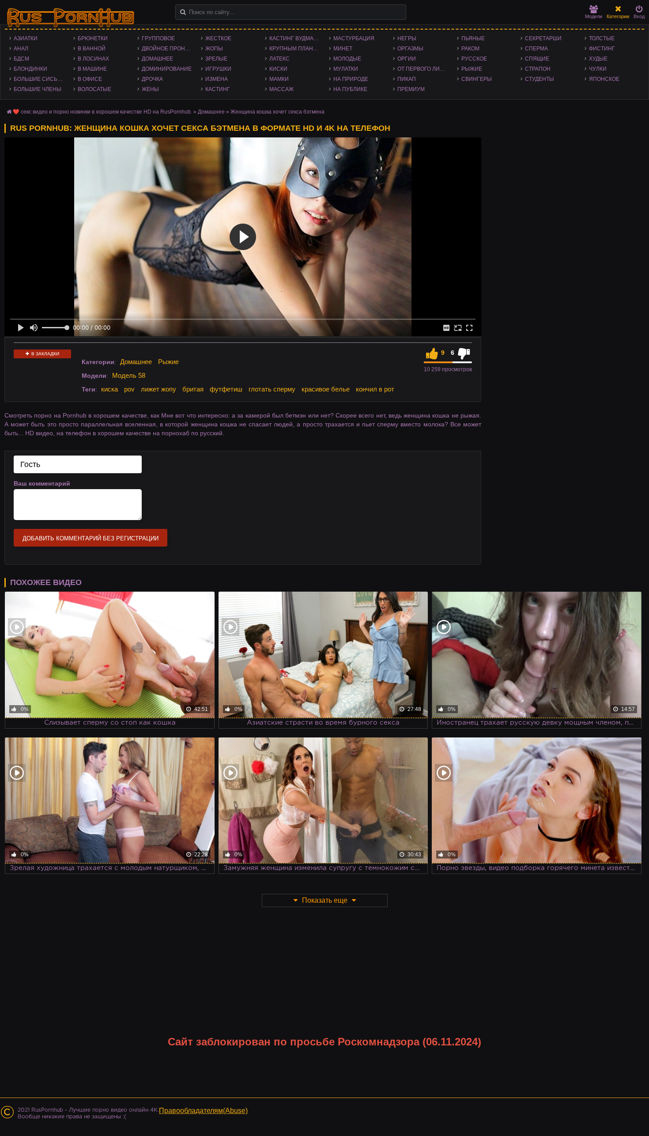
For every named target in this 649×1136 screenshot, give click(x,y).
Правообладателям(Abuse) (203, 1110)
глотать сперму (272, 389)
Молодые (347, 59)
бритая (193, 389)
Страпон (538, 69)
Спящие (537, 59)
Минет (342, 49)
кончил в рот (375, 389)
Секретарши (543, 38)
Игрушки (218, 69)
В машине (92, 69)
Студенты (539, 79)
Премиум (411, 89)
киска (109, 389)
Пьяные (473, 38)
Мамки (279, 79)
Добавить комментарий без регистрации (90, 538)
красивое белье (326, 389)
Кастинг (217, 89)
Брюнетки (93, 38)
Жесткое (218, 38)
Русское (474, 59)
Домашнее (157, 59)
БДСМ (21, 59)
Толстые (602, 38)
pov (129, 389)
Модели (593, 16)
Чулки (598, 69)
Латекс (279, 59)
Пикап (406, 79)
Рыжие (471, 69)
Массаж (281, 89)
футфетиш (226, 389)
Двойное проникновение (169, 49)
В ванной (92, 49)
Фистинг (602, 49)
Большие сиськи (39, 79)
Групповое (158, 38)
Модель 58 (128, 375)
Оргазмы (410, 49)
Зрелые (216, 59)
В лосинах (93, 59)
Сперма (536, 49)
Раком (470, 49)
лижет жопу (158, 389)
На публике (350, 89)
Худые (598, 59)
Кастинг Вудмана (295, 38)
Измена (216, 79)
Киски (278, 69)
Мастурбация (353, 38)
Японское (604, 79)
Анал (21, 49)
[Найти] (183, 12)
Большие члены (37, 89)
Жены (150, 89)
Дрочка (152, 79)
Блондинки (30, 69)
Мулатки (345, 69)
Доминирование (167, 69)
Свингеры (476, 79)
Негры (406, 38)
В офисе (90, 79)
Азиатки (26, 38)
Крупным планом (295, 49)
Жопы (214, 49)
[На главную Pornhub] (70, 18)
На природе (350, 79)
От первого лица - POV (425, 69)
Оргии (406, 59)
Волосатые (94, 89)
